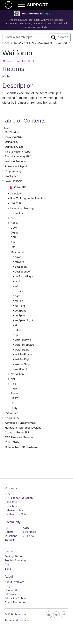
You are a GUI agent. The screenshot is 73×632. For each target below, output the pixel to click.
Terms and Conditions (18, 620)
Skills (8, 568)
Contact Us (11, 590)
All (6, 527)
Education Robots (15, 598)
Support (9, 551)
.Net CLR (15, 203)
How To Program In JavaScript (28, 198)
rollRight (20, 305)
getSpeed (21, 266)
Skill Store (11, 501)
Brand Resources (15, 602)
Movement (45, 43)
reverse (19, 291)
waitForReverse (24, 354)
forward (19, 261)
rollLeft (19, 300)
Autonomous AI (32, 13)
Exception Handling (22, 208)
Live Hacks (29, 531)
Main (7, 128)
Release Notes (14, 510)
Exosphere (11, 506)
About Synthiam (14, 581)
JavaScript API (23, 43)
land (17, 281)
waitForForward (24, 344)
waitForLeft (22, 349)
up (16, 334)
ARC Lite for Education (19, 497)
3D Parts (28, 535)
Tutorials (10, 539)
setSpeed (20, 310)
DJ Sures (10, 594)
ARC (7, 493)
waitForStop (22, 364)
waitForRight (22, 359)
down (18, 256)
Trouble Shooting (15, 560)
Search (62, 37)
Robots (9, 531)
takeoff (19, 330)
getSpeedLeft (23, 271)
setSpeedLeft (23, 315)
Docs (6, 43)
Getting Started (14, 556)
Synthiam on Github (17, 514)
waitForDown (23, 339)
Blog (7, 586)
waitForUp (21, 369)
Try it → (49, 13)
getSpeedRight (24, 276)
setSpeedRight (24, 320)
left (16, 286)
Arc (7, 564)
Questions (11, 535)
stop (17, 325)
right (17, 295)
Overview (15, 193)
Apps (26, 527)
